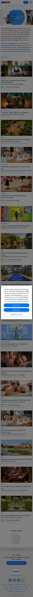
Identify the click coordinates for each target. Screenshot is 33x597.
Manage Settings (17, 314)
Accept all (16, 305)
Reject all (16, 310)
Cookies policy (15, 297)
